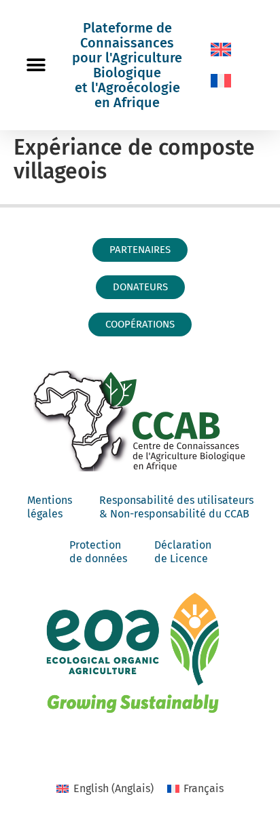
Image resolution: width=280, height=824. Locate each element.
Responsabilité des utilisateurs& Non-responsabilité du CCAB (176, 507)
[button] (35, 65)
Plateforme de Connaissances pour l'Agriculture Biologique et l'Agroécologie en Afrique (127, 65)
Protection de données (98, 551)
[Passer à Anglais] (221, 49)
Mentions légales (49, 507)
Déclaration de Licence (182, 551)
